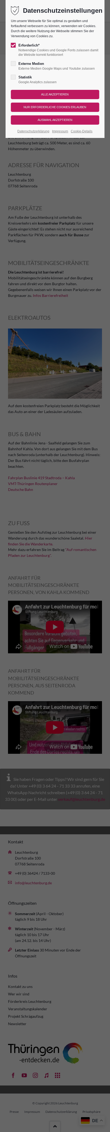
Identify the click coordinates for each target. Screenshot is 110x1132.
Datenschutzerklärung (33, 131)
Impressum (60, 131)
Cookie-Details (81, 131)
